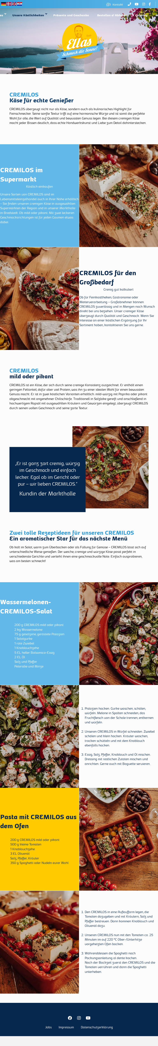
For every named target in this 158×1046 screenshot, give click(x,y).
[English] (14, 4)
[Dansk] (9, 4)
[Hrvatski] (19, 4)
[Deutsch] (3, 4)
